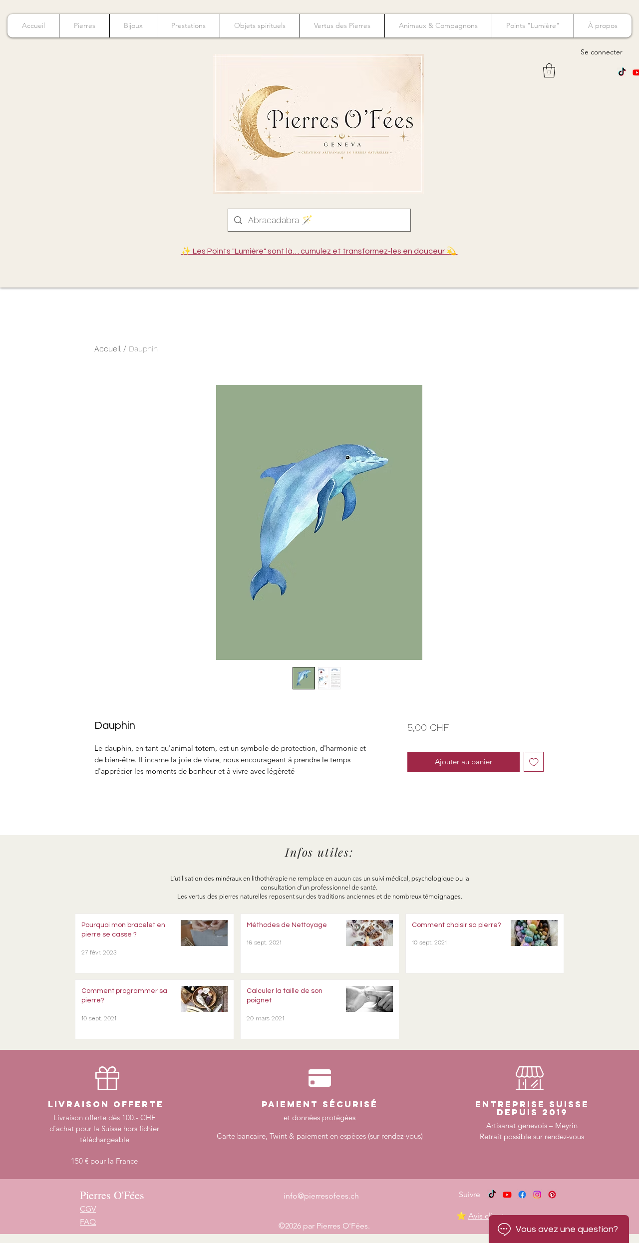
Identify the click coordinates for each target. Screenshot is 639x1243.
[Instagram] (537, 1195)
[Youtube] (507, 1195)
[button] (549, 70)
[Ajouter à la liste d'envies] (534, 762)
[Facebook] (522, 1195)
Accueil (107, 348)
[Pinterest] (552, 1195)
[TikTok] (622, 72)
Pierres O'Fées (112, 1195)
